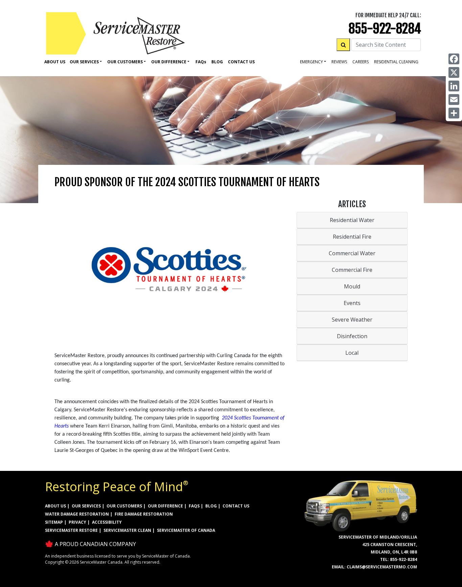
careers (360, 62)
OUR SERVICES (86, 506)
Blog (217, 62)
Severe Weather (352, 319)
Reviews (339, 62)
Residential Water (352, 220)
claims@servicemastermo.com (382, 567)
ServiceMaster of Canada (186, 530)
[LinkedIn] (454, 86)
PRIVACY (77, 522)
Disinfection (352, 336)
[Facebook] (454, 59)
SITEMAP (54, 522)
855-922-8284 (384, 29)
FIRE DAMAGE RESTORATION (144, 514)
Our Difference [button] (168, 62)
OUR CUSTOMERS (124, 506)
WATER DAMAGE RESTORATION (77, 514)
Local (352, 352)
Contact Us (241, 62)
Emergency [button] (311, 62)
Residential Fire (352, 236)
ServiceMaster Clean (127, 530)
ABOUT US (55, 506)
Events (352, 303)
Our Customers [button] (125, 62)
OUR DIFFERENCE (165, 506)
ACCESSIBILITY (107, 522)
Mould (352, 286)
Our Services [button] (84, 62)
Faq (200, 62)
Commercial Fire (352, 270)
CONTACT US (236, 506)
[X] (454, 72)
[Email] (454, 99)
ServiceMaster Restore (71, 530)
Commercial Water (352, 253)
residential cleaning (396, 62)
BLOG (211, 506)
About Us (54, 62)
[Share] (454, 113)
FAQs (194, 506)
